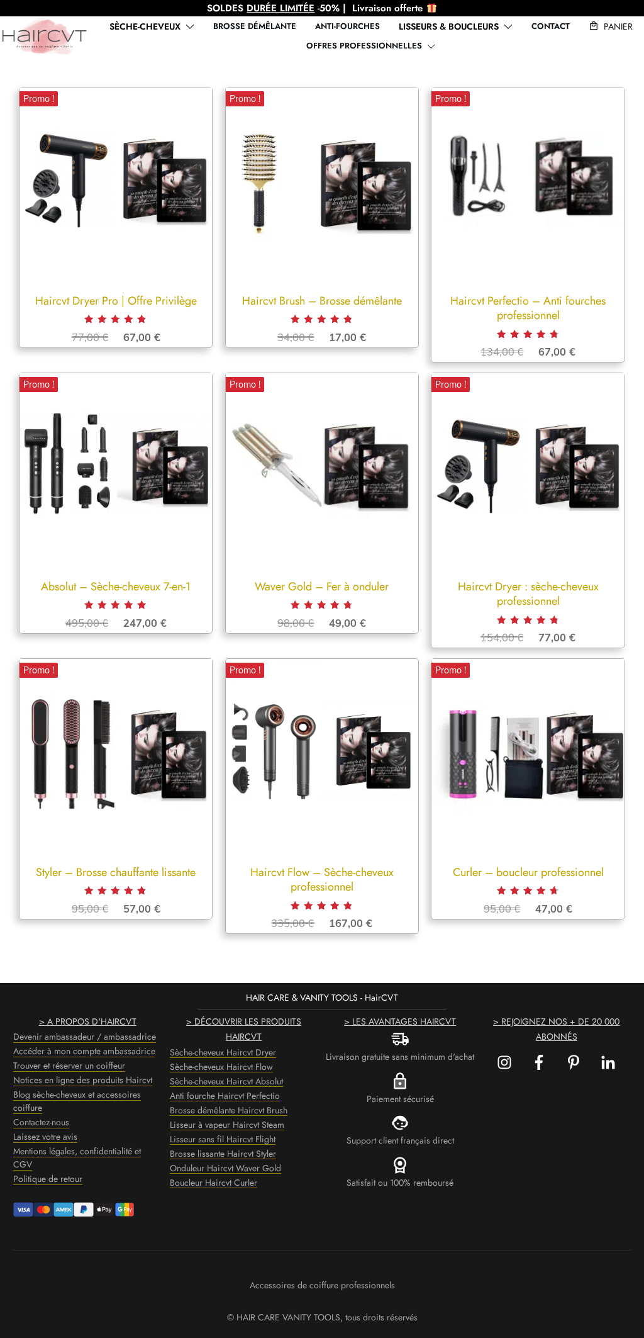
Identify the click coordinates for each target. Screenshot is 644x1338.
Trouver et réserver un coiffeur (69, 1065)
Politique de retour (47, 1178)
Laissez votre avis (45, 1136)
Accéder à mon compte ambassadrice (84, 1051)
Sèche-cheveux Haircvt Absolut (226, 1081)
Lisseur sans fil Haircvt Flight (222, 1139)
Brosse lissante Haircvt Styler (223, 1153)
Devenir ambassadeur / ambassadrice (84, 1036)
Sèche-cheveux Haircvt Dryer (223, 1052)
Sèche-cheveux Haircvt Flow (221, 1066)
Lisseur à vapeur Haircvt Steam (227, 1124)
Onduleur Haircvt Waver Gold (225, 1168)
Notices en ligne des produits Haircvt (82, 1080)
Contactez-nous (41, 1122)
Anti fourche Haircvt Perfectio (225, 1095)
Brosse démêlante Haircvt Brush (228, 1110)
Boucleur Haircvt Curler (213, 1182)
